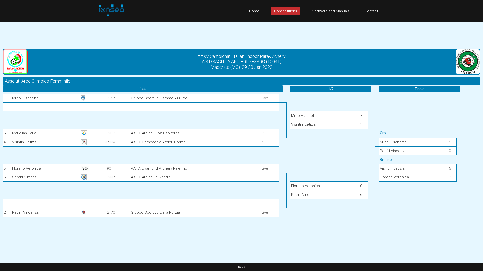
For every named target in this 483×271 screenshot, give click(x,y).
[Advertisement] (241, 33)
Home (254, 11)
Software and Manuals (331, 11)
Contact (371, 11)
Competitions (285, 11)
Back (241, 266)
